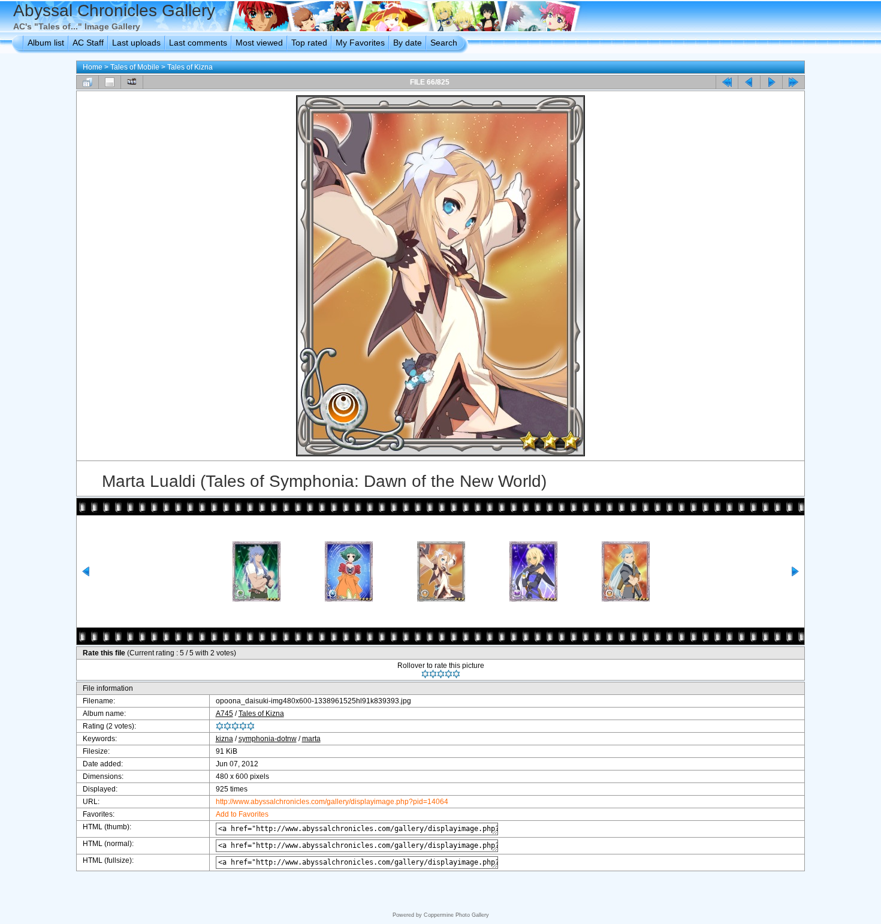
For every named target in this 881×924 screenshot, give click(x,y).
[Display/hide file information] (109, 82)
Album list (46, 42)
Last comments (198, 42)
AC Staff (88, 42)
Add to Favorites (242, 814)
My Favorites (360, 42)
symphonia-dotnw (268, 739)
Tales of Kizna (190, 67)
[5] (456, 674)
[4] (448, 674)
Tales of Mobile (134, 67)
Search (443, 42)
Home (92, 67)
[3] (441, 674)
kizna (224, 739)
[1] (425, 674)
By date (407, 42)
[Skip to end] (793, 82)
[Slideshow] (132, 82)
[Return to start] (727, 82)
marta (311, 739)
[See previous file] (749, 82)
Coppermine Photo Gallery (456, 915)
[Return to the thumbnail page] (87, 82)
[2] (433, 674)
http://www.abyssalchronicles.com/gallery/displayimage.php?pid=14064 (332, 801)
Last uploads (136, 42)
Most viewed (259, 42)
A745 (224, 713)
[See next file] (771, 82)
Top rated (309, 42)
